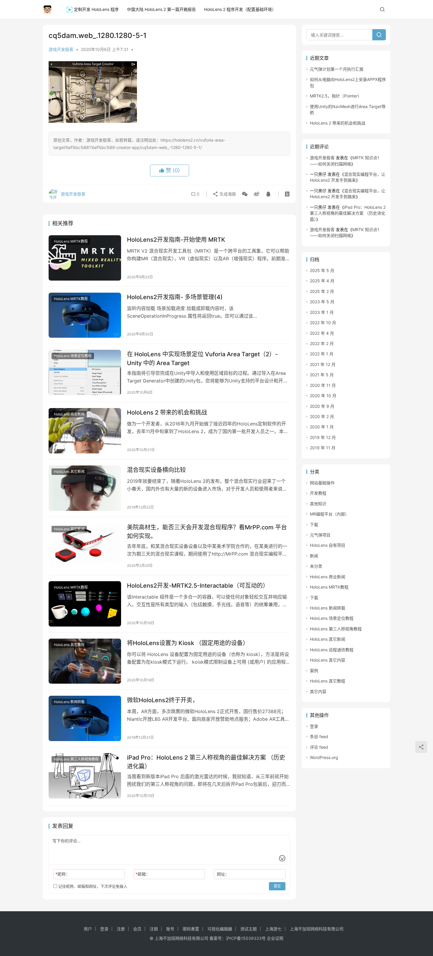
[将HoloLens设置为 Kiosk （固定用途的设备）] (85, 661)
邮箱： (142, 874)
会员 (137, 928)
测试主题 (248, 928)
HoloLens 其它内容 (327, 659)
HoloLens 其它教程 (69, 644)
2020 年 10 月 (323, 395)
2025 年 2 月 (322, 291)
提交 (277, 886)
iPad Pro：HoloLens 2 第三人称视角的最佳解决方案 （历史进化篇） (206, 762)
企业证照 (275, 938)
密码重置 (191, 928)
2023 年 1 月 (322, 312)
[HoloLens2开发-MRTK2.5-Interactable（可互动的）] (85, 604)
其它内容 (318, 691)
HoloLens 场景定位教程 (73, 356)
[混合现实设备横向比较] (85, 488)
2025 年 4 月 (322, 280)
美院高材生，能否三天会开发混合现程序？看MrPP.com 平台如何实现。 (207, 531)
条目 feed (319, 736)
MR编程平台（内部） (329, 513)
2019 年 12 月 (323, 437)
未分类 (316, 566)
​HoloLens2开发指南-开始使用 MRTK (176, 239)
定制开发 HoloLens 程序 (96, 9)
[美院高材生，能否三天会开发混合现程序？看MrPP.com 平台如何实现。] (85, 545)
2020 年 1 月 (322, 426)
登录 (314, 726)
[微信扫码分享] (244, 194)
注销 (154, 928)
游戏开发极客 (61, 49)
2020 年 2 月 (322, 416)
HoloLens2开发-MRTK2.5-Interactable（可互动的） (198, 585)
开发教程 (318, 493)
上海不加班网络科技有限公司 (316, 928)
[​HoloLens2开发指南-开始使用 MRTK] (85, 258)
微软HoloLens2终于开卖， (162, 700)
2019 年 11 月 (323, 447)
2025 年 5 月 (322, 270)
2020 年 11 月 (323, 385)
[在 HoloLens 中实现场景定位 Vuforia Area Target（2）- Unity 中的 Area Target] (85, 372)
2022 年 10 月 (323, 322)
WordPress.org (324, 757)
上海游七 (273, 928)
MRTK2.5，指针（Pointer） (336, 95)
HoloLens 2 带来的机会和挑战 (167, 412)
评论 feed (319, 747)
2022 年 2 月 (322, 343)
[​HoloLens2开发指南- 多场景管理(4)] (85, 315)
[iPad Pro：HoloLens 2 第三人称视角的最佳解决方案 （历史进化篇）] (85, 775)
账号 (170, 928)
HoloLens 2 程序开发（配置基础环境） (240, 9)
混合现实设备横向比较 (156, 469)
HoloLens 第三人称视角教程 (76, 759)
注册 (121, 928)
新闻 (314, 555)
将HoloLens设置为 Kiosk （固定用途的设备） (188, 643)
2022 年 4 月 (322, 333)
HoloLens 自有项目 (327, 545)
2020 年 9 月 (322, 406)
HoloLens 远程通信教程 (331, 649)
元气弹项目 (320, 534)
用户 (88, 928)
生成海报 (227, 193)
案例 (314, 670)
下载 (314, 524)
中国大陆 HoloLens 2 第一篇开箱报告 (161, 9)
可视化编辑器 (219, 928)
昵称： (62, 874)
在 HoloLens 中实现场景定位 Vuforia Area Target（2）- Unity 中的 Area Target (202, 358)
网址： (223, 874)
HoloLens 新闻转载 (69, 702)
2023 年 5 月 (322, 301)
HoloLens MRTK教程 (71, 241)
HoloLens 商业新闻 (69, 414)
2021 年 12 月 (323, 364)
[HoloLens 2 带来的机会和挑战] (85, 430)
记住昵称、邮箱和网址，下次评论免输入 (92, 886)
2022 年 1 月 (321, 353)
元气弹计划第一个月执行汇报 (336, 69)
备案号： (217, 938)
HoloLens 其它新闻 (69, 471)
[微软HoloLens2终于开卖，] (85, 718)
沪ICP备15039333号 (246, 938)
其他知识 (318, 503)
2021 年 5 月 (322, 374)
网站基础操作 (322, 482)
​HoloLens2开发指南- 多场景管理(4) (175, 297)
